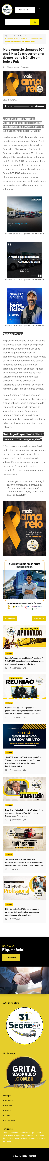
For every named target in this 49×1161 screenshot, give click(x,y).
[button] (39, 10)
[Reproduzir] (6, 106)
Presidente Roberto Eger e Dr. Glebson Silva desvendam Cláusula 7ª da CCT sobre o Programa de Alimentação (24, 813)
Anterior (11, 618)
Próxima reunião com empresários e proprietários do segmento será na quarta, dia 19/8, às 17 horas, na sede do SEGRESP (23, 710)
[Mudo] (36, 106)
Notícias (26, 67)
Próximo (37, 618)
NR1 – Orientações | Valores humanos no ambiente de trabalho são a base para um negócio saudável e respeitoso (22, 912)
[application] (24, 106)
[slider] (41, 106)
